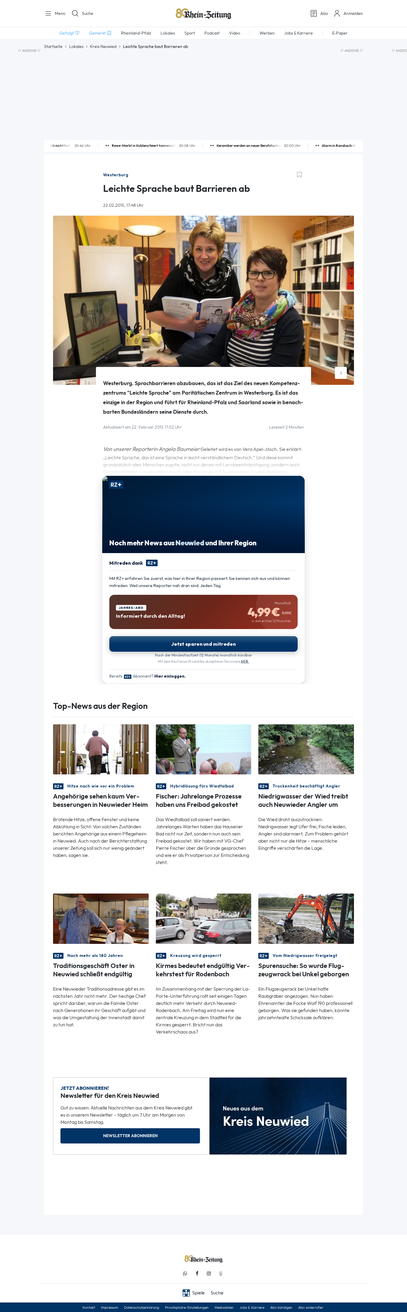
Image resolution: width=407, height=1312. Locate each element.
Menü (59, 13)
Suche (87, 13)
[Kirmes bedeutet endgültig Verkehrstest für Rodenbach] (203, 918)
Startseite (53, 46)
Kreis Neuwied (103, 46)
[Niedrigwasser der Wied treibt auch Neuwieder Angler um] (306, 749)
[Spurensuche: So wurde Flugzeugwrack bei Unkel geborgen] (306, 918)
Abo (324, 13)
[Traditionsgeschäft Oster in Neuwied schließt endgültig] (101, 918)
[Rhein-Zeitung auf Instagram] (209, 1273)
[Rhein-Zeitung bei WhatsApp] (185, 1273)
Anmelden (353, 13)
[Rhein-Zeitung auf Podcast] (221, 1273)
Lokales (76, 46)
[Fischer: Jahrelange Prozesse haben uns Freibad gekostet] (203, 749)
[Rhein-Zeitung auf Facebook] (197, 1273)
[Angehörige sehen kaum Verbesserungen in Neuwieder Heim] (101, 749)
